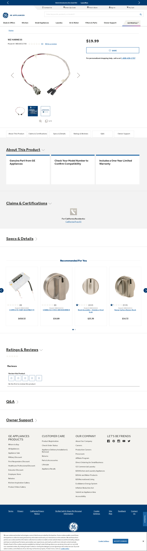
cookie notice (65, 549)
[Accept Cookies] (143, 541)
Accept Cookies (120, 541)
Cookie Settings (104, 541)
